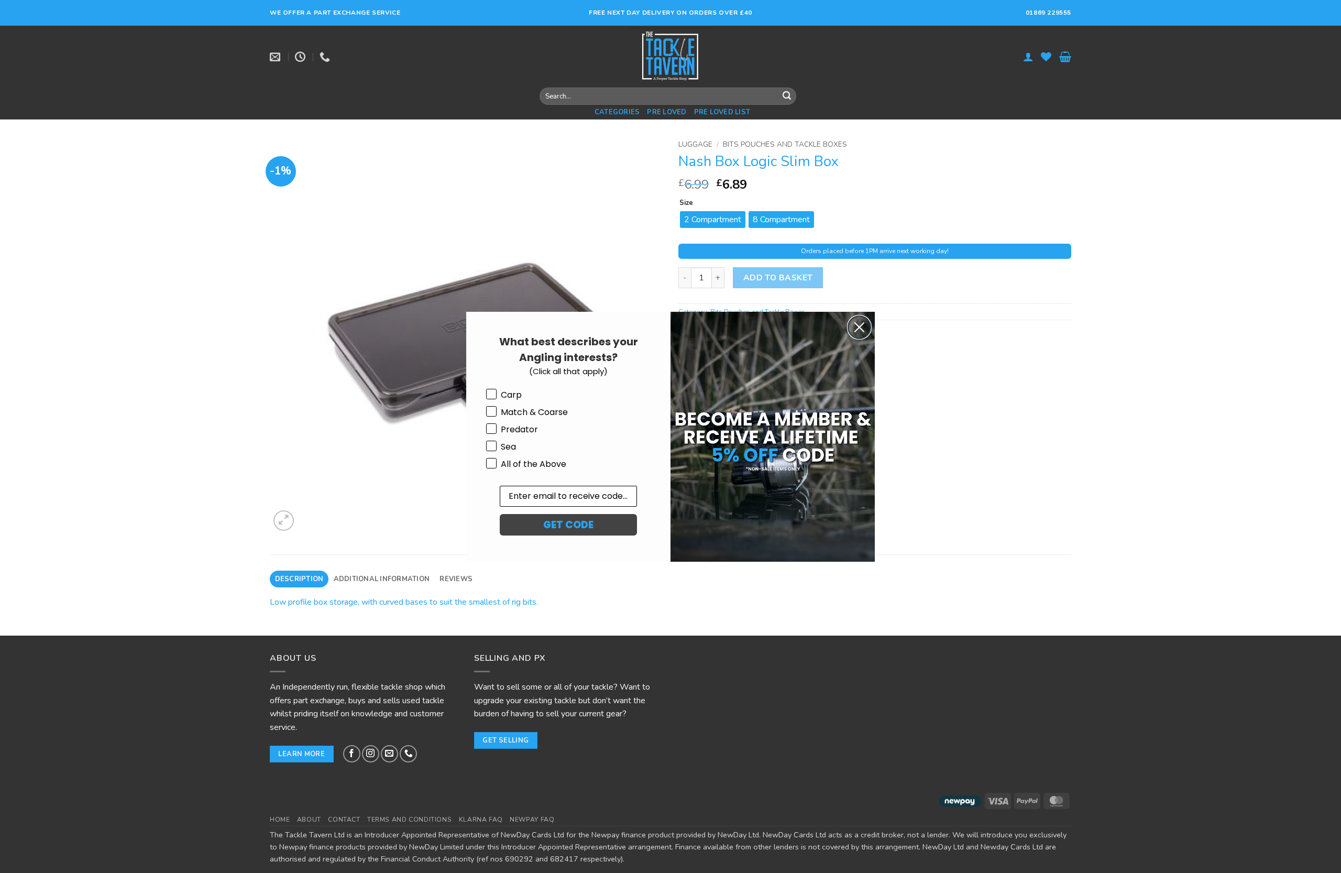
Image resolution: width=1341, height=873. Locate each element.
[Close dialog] (859, 327)
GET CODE (568, 525)
